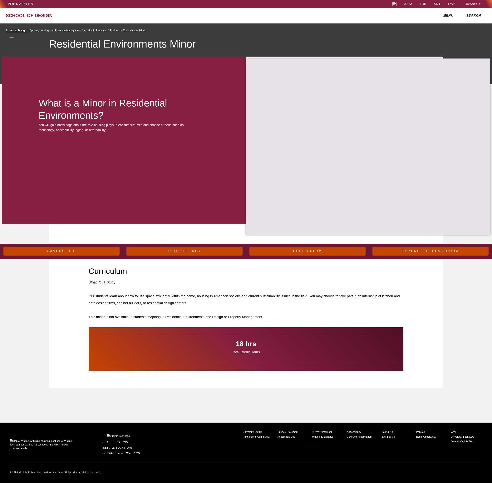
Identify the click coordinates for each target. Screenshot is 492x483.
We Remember (323, 431)
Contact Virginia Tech (122, 453)
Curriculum (307, 251)
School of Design (17, 30)
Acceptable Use (286, 436)
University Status (252, 431)
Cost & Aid (387, 431)
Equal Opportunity (426, 436)
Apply (408, 4)
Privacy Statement (288, 431)
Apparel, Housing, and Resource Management (56, 30)
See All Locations (118, 447)
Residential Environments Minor (127, 30)
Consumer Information (359, 436)
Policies (420, 431)
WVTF (454, 431)
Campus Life (61, 251)
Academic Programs (96, 30)
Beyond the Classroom (430, 251)
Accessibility (354, 431)
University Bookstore (462, 436)
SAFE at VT (388, 436)
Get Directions (116, 442)
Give (437, 4)
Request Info (184, 251)
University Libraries (322, 436)
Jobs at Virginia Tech (462, 441)
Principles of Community (256, 436)
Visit (423, 4)
